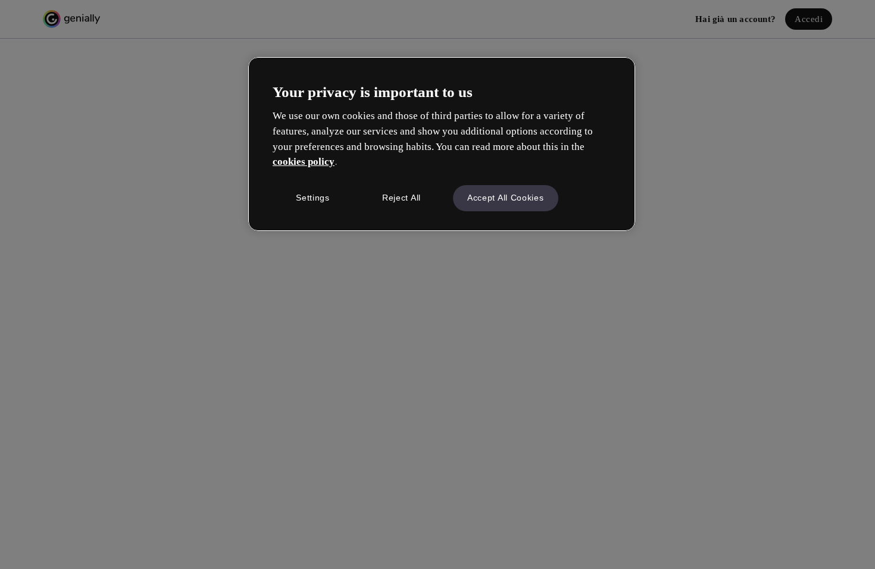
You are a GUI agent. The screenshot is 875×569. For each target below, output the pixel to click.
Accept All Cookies (505, 197)
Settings (313, 197)
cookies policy (304, 161)
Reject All (401, 197)
